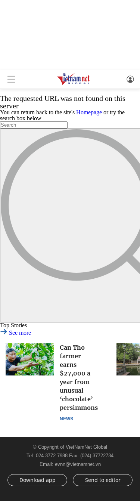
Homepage (89, 112)
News (66, 418)
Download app (37, 479)
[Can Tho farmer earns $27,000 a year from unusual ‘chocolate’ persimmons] (30, 359)
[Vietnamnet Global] (73, 84)
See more (19, 333)
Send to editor (103, 479)
